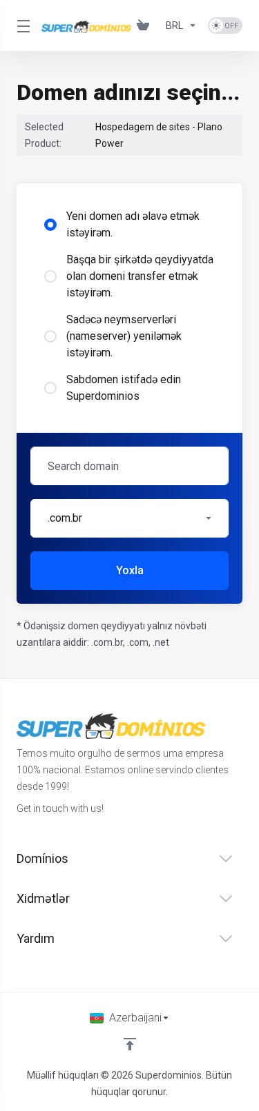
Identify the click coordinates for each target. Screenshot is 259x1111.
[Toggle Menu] (20, 25)
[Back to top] (130, 1044)
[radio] (50, 224)
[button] (129, 518)
